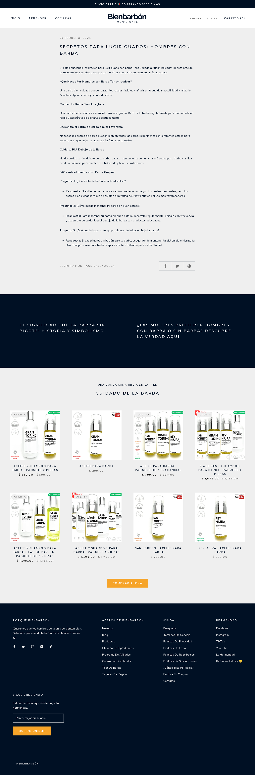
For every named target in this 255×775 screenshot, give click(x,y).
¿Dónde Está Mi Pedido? (178, 668)
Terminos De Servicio (176, 635)
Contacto (169, 681)
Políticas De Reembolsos (179, 655)
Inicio (15, 18)
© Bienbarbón (27, 763)
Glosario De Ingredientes (118, 648)
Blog (105, 635)
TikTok (220, 641)
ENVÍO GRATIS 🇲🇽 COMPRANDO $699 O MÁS (127, 4)
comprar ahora (127, 583)
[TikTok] (51, 646)
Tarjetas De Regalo (114, 674)
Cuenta (195, 18)
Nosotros (108, 628)
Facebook (222, 628)
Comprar (63, 18)
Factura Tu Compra (175, 674)
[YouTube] (41, 646)
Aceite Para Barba (96, 466)
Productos (108, 641)
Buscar (212, 18)
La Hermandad (225, 655)
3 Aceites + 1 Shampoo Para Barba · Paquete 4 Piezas (220, 470)
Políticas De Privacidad (177, 641)
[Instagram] (32, 646)
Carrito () (234, 18)
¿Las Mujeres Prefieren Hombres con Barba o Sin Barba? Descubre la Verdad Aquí (184, 331)
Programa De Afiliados (116, 655)
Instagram (222, 635)
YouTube (222, 648)
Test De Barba (111, 668)
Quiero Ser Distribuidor (116, 661)
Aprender (38, 18)
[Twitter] (23, 646)
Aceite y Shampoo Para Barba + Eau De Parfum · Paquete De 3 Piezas (35, 552)
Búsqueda (169, 628)
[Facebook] (14, 646)
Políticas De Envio (174, 648)
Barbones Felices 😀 (229, 661)
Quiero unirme (32, 730)
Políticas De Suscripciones (180, 661)
